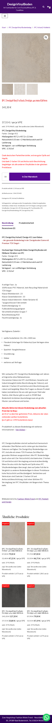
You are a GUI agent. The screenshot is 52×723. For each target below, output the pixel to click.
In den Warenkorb (29, 177)
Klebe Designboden (39, 203)
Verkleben (5, 206)
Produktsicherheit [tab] (26, 223)
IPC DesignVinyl (24, 210)
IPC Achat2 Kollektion (43, 27)
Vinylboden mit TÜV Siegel (27, 206)
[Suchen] (43, 7)
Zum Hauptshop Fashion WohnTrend (17, 717)
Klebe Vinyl (13, 206)
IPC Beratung (23, 208)
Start (4, 27)
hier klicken (20, 430)
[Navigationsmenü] (5, 16)
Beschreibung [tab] (7, 223)
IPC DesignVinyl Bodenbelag (20, 27)
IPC (32, 210)
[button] (46, 37)
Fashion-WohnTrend (26, 499)
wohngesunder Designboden (22, 203)
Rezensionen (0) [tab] (8, 228)
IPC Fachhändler (34, 208)
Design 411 (14, 208)
